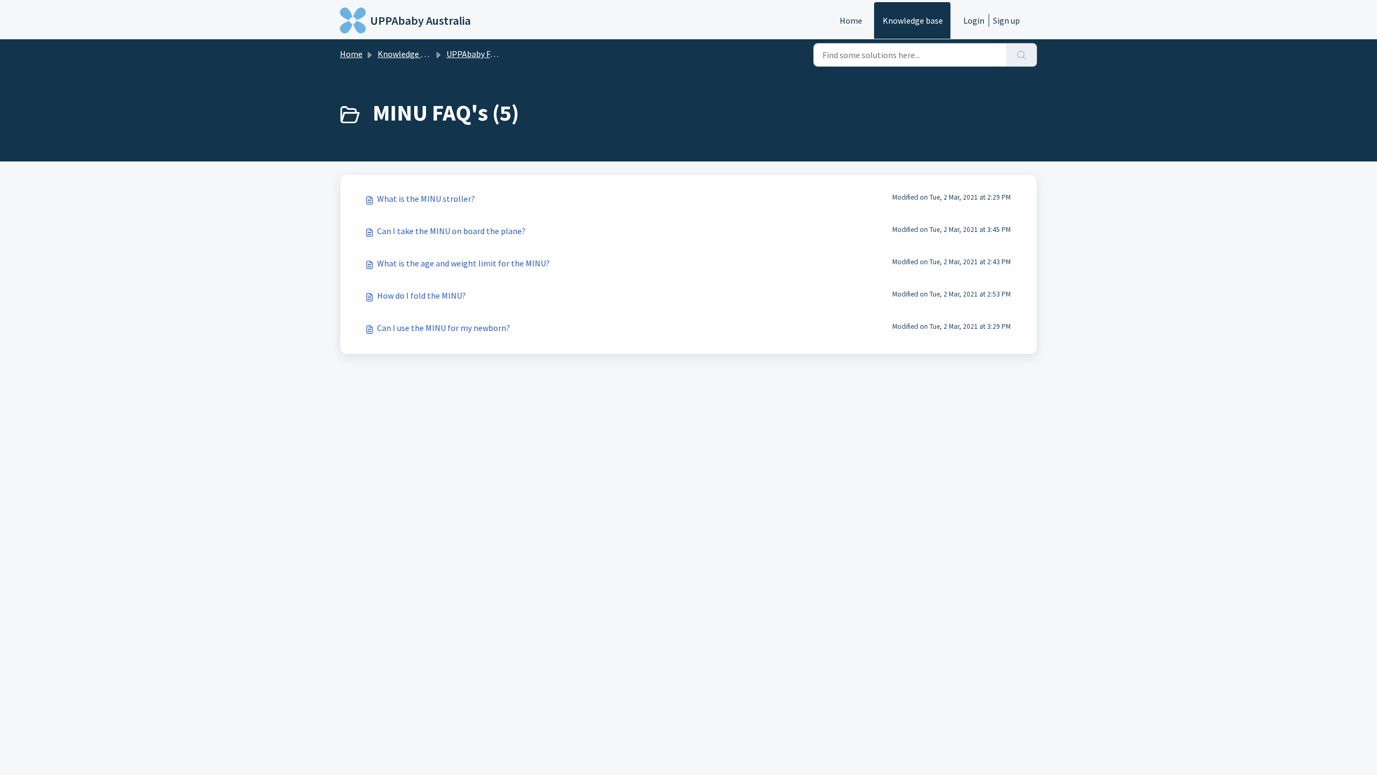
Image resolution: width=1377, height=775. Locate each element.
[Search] (1021, 55)
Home (851, 20)
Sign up (1006, 20)
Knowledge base (913, 20)
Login (973, 20)
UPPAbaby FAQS (475, 53)
